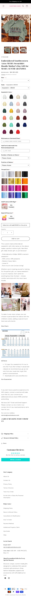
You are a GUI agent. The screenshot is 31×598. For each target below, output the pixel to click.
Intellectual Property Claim (11, 527)
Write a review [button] (15, 459)
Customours (12, 594)
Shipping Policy (8, 508)
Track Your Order (8, 491)
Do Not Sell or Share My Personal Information (13, 496)
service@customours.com (12, 547)
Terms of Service (8, 488)
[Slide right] (29, 50)
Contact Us (6, 480)
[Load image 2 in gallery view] (15, 50)
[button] (3, 6)
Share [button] (4, 443)
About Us (6, 476)
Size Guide (6, 531)
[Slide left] (2, 50)
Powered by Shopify (21, 594)
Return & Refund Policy (10, 512)
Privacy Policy (7, 484)
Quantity (3, 229)
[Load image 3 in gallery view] (23, 50)
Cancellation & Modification (11, 516)
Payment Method (8, 523)
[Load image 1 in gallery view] (7, 50)
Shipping (3, 74)
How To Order (7, 519)
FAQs (4, 535)
